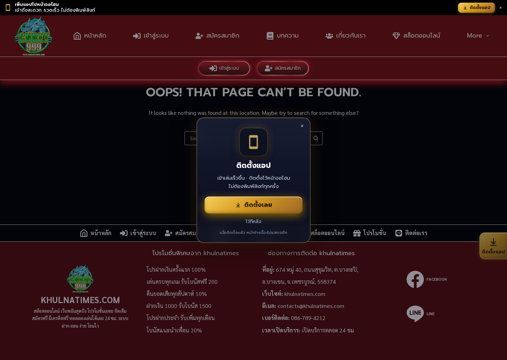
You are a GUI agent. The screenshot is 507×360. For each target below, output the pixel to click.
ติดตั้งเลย (258, 204)
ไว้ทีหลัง (253, 221)
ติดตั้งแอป (480, 7)
